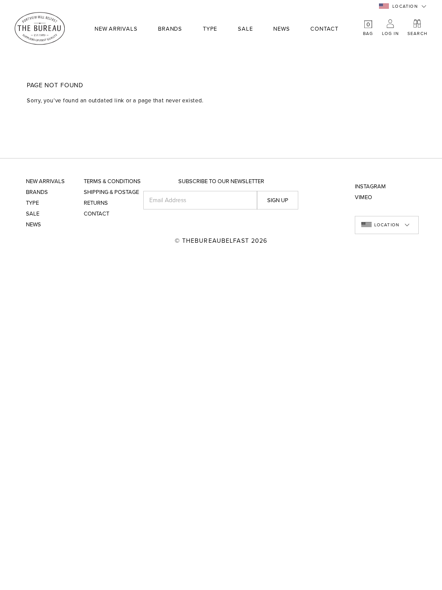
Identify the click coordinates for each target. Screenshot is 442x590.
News (281, 29)
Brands (170, 29)
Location (405, 6)
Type (210, 29)
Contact (324, 29)
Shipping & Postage (111, 192)
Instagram (370, 187)
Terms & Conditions (112, 181)
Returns (96, 203)
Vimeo (363, 197)
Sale (245, 29)
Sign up (277, 200)
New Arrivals (116, 29)
